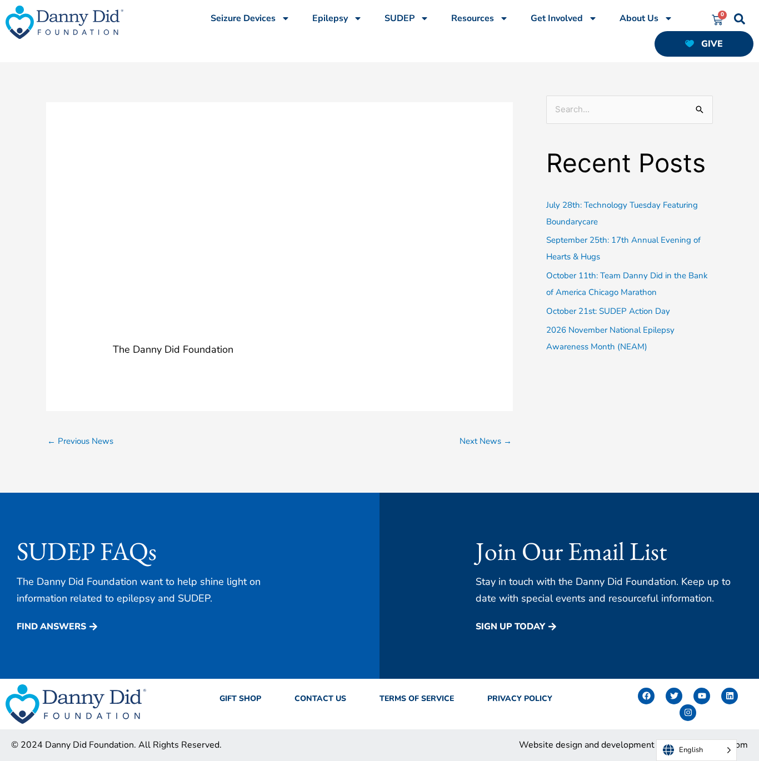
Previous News (80, 441)
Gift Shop (240, 698)
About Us (639, 18)
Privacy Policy (519, 698)
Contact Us (320, 698)
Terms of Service (416, 698)
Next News (486, 441)
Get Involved (557, 18)
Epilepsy (330, 18)
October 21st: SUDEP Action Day (608, 311)
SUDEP (400, 18)
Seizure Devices (243, 18)
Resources (472, 18)
